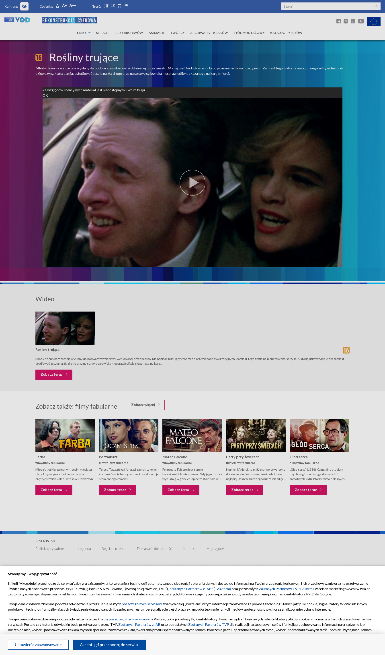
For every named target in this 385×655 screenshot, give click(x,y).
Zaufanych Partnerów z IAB (139, 624)
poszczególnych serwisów (142, 604)
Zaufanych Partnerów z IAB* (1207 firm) (200, 588)
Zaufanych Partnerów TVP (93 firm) (286, 588)
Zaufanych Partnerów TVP (208, 624)
